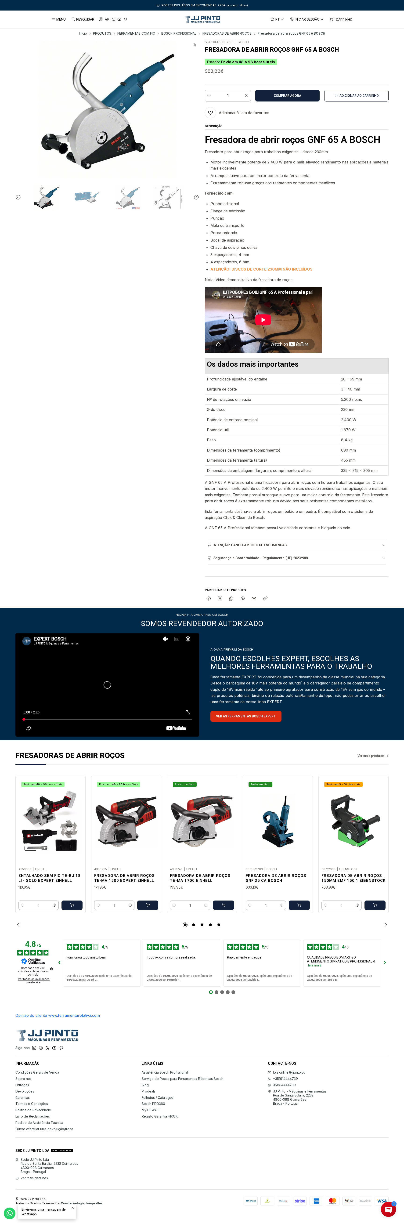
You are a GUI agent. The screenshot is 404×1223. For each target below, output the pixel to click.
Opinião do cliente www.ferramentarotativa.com (57, 1015)
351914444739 (284, 1085)
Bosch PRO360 (153, 1104)
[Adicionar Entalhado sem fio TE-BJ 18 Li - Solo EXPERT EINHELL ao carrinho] (72, 905)
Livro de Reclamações (32, 1116)
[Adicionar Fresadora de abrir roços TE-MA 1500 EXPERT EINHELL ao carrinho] (147, 905)
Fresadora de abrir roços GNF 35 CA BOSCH (276, 878)
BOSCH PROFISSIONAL (178, 33)
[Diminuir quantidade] (209, 95)
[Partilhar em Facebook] (209, 599)
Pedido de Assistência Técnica (39, 1123)
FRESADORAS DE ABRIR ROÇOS (227, 33)
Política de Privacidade (33, 1110)
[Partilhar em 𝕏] (220, 599)
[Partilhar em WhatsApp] (231, 599)
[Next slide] (195, 197)
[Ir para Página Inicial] (202, 19)
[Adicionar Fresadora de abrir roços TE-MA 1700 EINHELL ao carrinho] (223, 905)
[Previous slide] (18, 197)
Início (83, 33)
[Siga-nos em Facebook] (107, 20)
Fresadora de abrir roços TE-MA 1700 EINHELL (200, 878)
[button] (185, 925)
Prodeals (148, 1091)
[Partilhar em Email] (254, 599)
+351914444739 (285, 1079)
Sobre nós (23, 1079)
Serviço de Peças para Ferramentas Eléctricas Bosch (182, 1079)
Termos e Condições (31, 1104)
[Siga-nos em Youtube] (119, 20)
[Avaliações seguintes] (385, 963)
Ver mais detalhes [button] (34, 1178)
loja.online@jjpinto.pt (289, 1072)
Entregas (22, 1085)
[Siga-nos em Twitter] (113, 20)
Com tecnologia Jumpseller (81, 1203)
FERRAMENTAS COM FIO (136, 33)
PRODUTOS (102, 33)
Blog (145, 1085)
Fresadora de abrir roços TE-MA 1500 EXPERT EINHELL (124, 878)
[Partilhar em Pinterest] (243, 599)
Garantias (22, 1098)
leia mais (314, 965)
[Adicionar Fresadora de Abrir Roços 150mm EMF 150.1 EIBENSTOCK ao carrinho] (375, 905)
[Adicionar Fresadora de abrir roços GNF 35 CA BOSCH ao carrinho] (299, 905)
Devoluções (24, 1091)
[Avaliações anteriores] (59, 963)
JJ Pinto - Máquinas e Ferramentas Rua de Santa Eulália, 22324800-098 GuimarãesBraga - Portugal (299, 1097)
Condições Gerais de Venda (37, 1072)
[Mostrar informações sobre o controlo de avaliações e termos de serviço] (51, 969)
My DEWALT (151, 1110)
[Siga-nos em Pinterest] (125, 20)
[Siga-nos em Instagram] (101, 20)
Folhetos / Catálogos (157, 1098)
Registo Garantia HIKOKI (160, 1116)
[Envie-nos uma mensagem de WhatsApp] (9, 1213)
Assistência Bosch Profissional (165, 1072)
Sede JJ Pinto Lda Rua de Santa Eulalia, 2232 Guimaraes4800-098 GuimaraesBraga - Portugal (49, 1166)
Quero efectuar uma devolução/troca (44, 1129)
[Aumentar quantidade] (247, 95)
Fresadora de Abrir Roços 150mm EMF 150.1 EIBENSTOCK (353, 878)
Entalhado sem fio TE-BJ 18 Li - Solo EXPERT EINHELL (49, 878)
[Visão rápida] (77, 820)
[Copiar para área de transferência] (265, 599)
